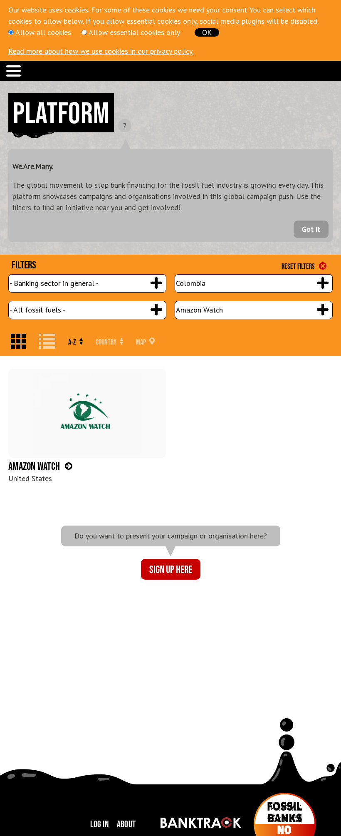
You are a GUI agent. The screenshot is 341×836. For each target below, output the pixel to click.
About (126, 824)
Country (107, 342)
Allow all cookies (43, 32)
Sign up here (170, 569)
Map (141, 342)
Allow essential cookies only (134, 32)
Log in (99, 824)
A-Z (72, 342)
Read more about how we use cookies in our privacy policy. (100, 51)
